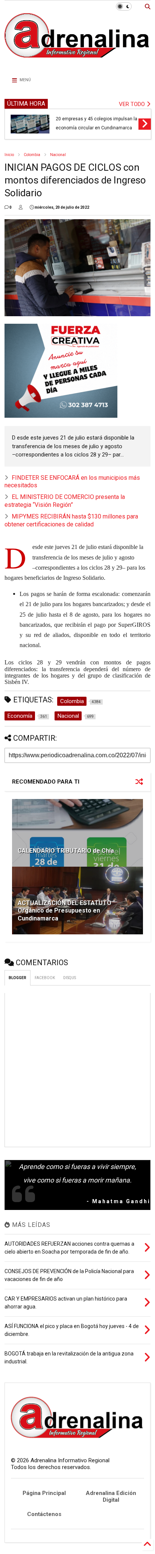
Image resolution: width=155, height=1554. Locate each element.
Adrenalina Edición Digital (111, 1496)
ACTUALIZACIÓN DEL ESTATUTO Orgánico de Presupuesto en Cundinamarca (64, 910)
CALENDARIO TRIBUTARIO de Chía (66, 850)
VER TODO (132, 104)
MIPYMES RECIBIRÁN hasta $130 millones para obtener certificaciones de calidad (71, 520)
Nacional (58, 155)
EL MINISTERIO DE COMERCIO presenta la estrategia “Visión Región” (65, 500)
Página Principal (44, 1493)
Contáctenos (44, 1514)
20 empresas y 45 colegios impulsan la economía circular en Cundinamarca (96, 123)
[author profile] (21, 207)
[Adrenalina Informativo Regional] (77, 63)
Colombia (32, 155)
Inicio (9, 155)
